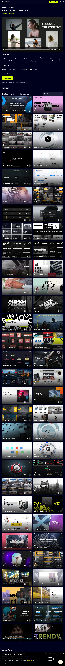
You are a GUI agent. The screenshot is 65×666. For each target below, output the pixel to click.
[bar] (63, 2)
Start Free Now (53, 1)
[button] (23, 664)
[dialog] (32, 659)
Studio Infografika (8, 13)
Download (5, 82)
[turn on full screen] (25, 110)
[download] (30, 111)
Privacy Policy (29, 660)
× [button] (63, 653)
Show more (6, 65)
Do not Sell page (29, 662)
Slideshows (5, 88)
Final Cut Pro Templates (8, 7)
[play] (3, 50)
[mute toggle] (3, 109)
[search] (60, 2)
